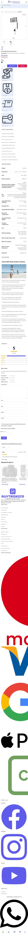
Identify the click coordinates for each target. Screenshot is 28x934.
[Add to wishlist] (2, 47)
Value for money (4, 377)
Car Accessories (4, 545)
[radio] (2, 62)
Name (2, 412)
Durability (3, 379)
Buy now (22, 65)
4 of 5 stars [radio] (13, 375)
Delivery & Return (4, 514)
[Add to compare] (2, 49)
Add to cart (12, 65)
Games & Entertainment (6, 536)
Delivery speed (4, 381)
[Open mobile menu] (1, 2)
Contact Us (3, 517)
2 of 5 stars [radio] (11, 375)
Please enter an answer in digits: (8, 428)
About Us (3, 519)
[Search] (2, 7)
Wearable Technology (5, 539)
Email (2, 418)
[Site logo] (14, 2)
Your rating (4, 375)
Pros (2, 400)
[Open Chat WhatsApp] (14, 929)
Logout (2, 526)
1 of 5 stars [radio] (10, 375)
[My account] (26, 2)
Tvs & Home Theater (5, 548)
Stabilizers (19, 11)
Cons (2, 406)
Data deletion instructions (6, 512)
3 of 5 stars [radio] (12, 375)
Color (2, 60)
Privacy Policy (3, 510)
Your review (4, 384)
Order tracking (4, 521)
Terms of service (4, 507)
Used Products (4, 550)
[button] (2, 26)
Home (2, 11)
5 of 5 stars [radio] (14, 375)
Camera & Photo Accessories (10, 11)
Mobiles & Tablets (4, 531)
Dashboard (3, 524)
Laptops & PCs (4, 534)
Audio (2, 543)
